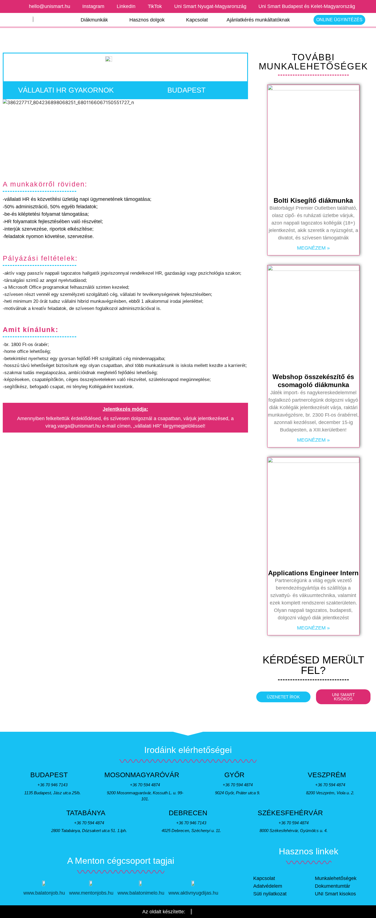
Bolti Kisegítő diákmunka (313, 200)
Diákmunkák (94, 20)
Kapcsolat (197, 20)
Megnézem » (313, 248)
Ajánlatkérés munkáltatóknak (258, 20)
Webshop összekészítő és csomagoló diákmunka (313, 380)
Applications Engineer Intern (313, 573)
